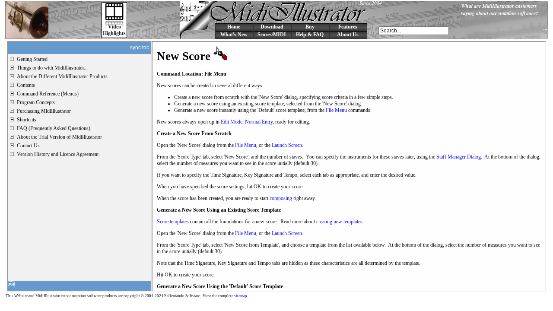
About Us (348, 35)
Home (233, 27)
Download (272, 27)
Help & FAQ (310, 35)
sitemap (240, 296)
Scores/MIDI (271, 35)
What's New (234, 35)
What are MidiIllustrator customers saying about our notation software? (499, 9)
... (545, 28)
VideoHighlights (114, 30)
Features (347, 27)
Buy (310, 27)
